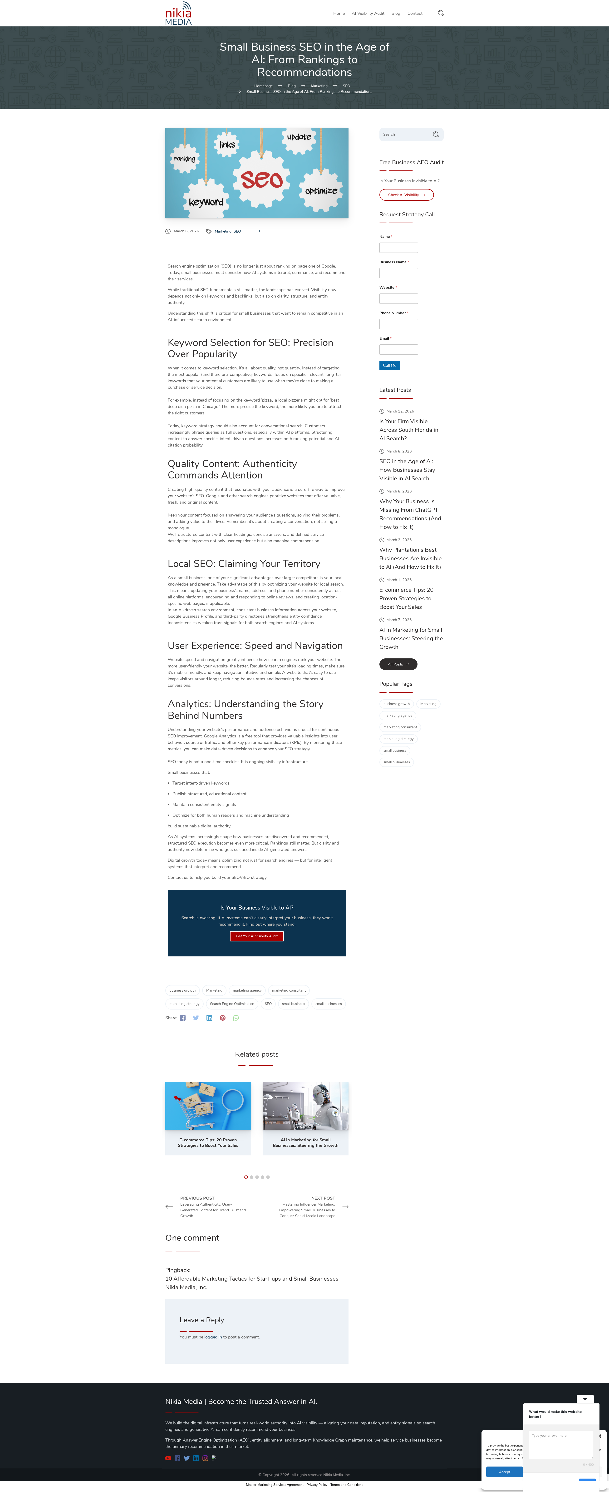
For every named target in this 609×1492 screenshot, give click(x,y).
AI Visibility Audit (368, 13)
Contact (415, 13)
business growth (182, 990)
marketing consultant (289, 990)
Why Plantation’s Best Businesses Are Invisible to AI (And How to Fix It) (410, 558)
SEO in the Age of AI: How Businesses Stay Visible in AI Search (407, 470)
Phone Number (393, 313)
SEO (237, 231)
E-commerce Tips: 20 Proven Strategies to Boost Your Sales (406, 598)
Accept (504, 1472)
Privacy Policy (317, 1485)
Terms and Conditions (346, 1485)
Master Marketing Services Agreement (275, 1485)
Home (339, 13)
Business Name (394, 262)
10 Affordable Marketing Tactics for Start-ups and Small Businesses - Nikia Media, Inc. (253, 1283)
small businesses (328, 1003)
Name (386, 236)
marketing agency (247, 990)
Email (385, 338)
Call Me (389, 365)
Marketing (223, 231)
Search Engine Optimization (232, 1003)
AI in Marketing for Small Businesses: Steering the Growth (411, 638)
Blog (396, 13)
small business (293, 1003)
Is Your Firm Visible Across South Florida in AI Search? (408, 430)
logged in (213, 1337)
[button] (599, 1436)
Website (388, 287)
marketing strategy (184, 1003)
